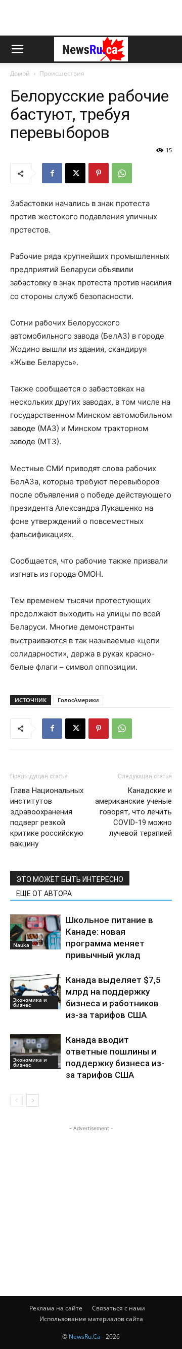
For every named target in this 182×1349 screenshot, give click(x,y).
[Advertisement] (91, 17)
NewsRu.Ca (85, 1336)
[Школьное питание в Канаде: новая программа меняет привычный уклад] (35, 931)
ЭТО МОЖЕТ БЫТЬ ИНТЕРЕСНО (69, 879)
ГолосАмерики (78, 700)
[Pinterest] (98, 173)
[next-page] (32, 1100)
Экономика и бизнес (30, 1002)
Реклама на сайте (55, 1308)
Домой (20, 73)
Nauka (21, 944)
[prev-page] (16, 1100)
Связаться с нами (118, 1308)
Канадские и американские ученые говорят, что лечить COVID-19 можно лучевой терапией (133, 812)
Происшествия (61, 73)
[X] (75, 173)
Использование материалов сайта (91, 1318)
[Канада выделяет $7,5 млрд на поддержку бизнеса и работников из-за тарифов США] (35, 991)
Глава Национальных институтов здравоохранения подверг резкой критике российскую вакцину (46, 817)
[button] (17, 49)
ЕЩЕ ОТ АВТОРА (44, 894)
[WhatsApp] (122, 173)
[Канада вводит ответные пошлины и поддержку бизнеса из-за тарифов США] (35, 1051)
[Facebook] (52, 173)
